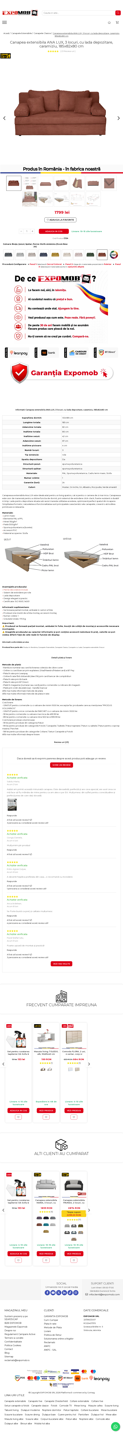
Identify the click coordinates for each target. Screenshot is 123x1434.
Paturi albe (71, 1419)
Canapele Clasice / (43, 33)
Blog (6, 1353)
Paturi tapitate (71, 1410)
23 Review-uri (68, 51)
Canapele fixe (35, 1401)
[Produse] (5, 23)
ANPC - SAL (50, 1350)
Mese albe (111, 1414)
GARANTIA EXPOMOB (56, 1316)
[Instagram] (75, 1292)
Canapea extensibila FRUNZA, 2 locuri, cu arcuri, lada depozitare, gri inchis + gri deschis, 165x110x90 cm (74, 1201)
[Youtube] (53, 1292)
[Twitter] (58, 1292)
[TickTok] (70, 1292)
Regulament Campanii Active (19, 1334)
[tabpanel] (61, 114)
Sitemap (8, 1356)
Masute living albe (13, 1419)
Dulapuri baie (49, 1414)
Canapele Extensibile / (22, 33)
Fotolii (54, 1405)
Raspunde (12, 815)
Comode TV (65, 1405)
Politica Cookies (12, 1345)
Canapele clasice (40, 1405)
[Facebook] (47, 1292)
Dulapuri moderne (30, 1410)
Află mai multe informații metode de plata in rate (25, 693)
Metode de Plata (53, 1327)
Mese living (80, 1405)
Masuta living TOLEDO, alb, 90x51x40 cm (46, 1052)
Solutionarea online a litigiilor (59, 1338)
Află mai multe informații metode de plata (22, 691)
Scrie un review (61, 765)
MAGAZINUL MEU (15, 1310)
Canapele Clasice (61, 647)
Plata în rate (50, 1323)
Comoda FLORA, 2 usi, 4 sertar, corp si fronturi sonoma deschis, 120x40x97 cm (74, 1052)
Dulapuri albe (11, 1423)
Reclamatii (49, 1342)
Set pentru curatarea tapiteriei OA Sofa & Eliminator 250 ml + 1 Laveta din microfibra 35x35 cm (18, 1052)
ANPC (47, 1346)
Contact (8, 1349)
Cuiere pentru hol (67, 1414)
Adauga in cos (53, 231)
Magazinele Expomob (15, 1326)
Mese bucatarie (109, 1410)
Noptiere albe (86, 1419)
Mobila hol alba (42, 1423)
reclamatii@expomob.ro (17, 1360)
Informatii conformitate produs (15, 642)
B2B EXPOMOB (12, 1323)
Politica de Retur (53, 1335)
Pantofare (83, 1414)
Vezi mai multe (61, 964)
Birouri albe (26, 1423)
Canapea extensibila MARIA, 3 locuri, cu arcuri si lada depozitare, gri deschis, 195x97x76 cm (46, 1201)
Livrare (47, 1331)
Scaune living (111, 1405)
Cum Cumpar (51, 1320)
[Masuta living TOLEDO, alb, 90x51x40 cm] (46, 1036)
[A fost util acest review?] (31, 820)
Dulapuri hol (97, 1414)
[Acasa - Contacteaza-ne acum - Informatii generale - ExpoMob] (20, 13)
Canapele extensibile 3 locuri (93, 647)
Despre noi (10, 1330)
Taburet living (11, 1410)
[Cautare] (118, 12)
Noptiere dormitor (51, 1410)
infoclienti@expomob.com (104, 1294)
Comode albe (103, 1419)
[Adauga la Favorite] (18, 1117)
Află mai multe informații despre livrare (21, 734)
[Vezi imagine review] (12, 805)
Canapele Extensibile (46, 647)
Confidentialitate (13, 1341)
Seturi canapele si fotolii (16, 1405)
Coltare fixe (97, 1401)
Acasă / (7, 33)
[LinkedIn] (64, 1292)
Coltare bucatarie (90, 1410)
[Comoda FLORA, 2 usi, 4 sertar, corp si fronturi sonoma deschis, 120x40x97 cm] (74, 1036)
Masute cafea (95, 1405)
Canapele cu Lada (75, 647)
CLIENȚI (49, 1310)
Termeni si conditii (13, 1338)
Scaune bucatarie (13, 1414)
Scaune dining (32, 1414)
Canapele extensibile (15, 1401)
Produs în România (30, 647)
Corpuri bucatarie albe (52, 1419)
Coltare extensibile (79, 1401)
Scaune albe (32, 1419)
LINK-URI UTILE (14, 1395)
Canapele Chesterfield (56, 1401)
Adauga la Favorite (61, 219)
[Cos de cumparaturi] (117, 23)
